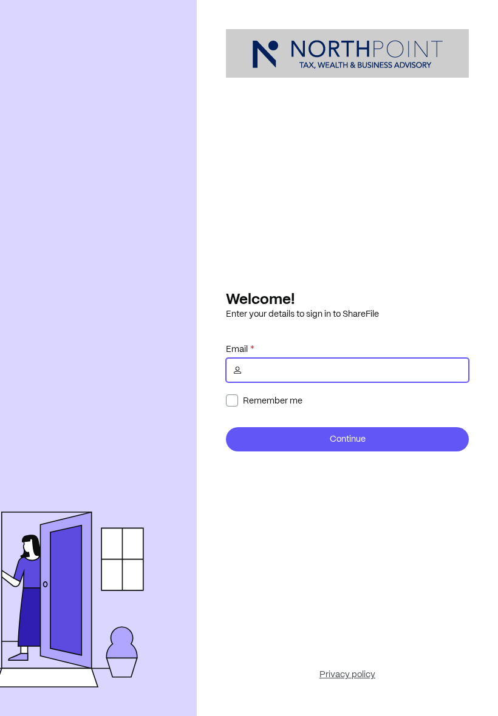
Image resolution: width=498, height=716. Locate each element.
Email (237, 349)
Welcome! (260, 298)
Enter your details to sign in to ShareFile (302, 314)
